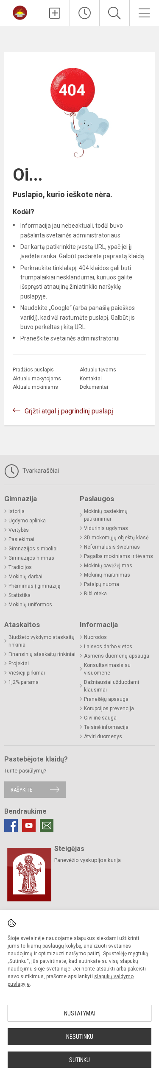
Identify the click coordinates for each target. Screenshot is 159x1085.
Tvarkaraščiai (40, 470)
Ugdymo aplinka (27, 521)
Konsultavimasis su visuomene (107, 669)
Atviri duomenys (103, 736)
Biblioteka (95, 594)
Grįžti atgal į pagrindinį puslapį (69, 411)
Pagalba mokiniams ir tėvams (118, 556)
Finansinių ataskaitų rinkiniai (41, 654)
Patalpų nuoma (101, 584)
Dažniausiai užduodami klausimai (111, 686)
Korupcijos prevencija (109, 708)
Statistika (19, 595)
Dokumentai (94, 387)
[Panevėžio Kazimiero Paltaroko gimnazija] (19, 12)
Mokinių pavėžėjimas (108, 566)
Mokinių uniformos (30, 605)
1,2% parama (23, 682)
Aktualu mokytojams (37, 379)
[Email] (46, 825)
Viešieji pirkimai (26, 673)
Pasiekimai (21, 539)
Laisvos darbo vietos (108, 647)
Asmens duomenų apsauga (116, 656)
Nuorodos (95, 637)
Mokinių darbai (25, 577)
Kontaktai (91, 379)
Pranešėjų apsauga (106, 699)
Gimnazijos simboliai (33, 549)
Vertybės (18, 530)
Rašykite (21, 790)
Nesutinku (79, 1036)
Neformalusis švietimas (112, 547)
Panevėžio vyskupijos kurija (87, 860)
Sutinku (79, 1060)
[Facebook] (11, 825)
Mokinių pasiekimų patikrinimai (106, 515)
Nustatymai (79, 1013)
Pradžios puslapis (33, 370)
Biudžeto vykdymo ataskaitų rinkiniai (41, 641)
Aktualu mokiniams (35, 387)
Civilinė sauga (100, 718)
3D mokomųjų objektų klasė (116, 538)
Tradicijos (20, 567)
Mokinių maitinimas (107, 575)
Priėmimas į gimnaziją (34, 586)
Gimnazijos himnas (31, 558)
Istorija (16, 511)
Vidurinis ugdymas (106, 528)
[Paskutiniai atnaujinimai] (84, 13)
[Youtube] (29, 825)
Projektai (18, 664)
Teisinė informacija (106, 727)
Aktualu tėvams (98, 370)
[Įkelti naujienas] (55, 13)
